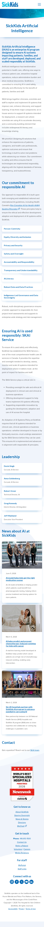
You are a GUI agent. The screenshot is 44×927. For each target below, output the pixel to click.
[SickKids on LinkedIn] (31, 882)
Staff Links (22, 869)
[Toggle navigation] (39, 4)
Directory (22, 822)
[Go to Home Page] (10, 4)
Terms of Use (31, 909)
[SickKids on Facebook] (17, 882)
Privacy (21, 909)
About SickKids (22, 812)
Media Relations (22, 853)
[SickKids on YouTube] (26, 882)
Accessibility (13, 909)
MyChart (20, 826)
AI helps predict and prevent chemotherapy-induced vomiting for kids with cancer (21, 643)
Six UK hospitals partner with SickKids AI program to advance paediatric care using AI (20, 709)
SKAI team (34, 750)
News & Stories (22, 819)
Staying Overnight (22, 815)
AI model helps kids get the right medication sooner (20, 579)
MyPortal (22, 865)
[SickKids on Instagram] (12, 882)
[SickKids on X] (22, 882)
